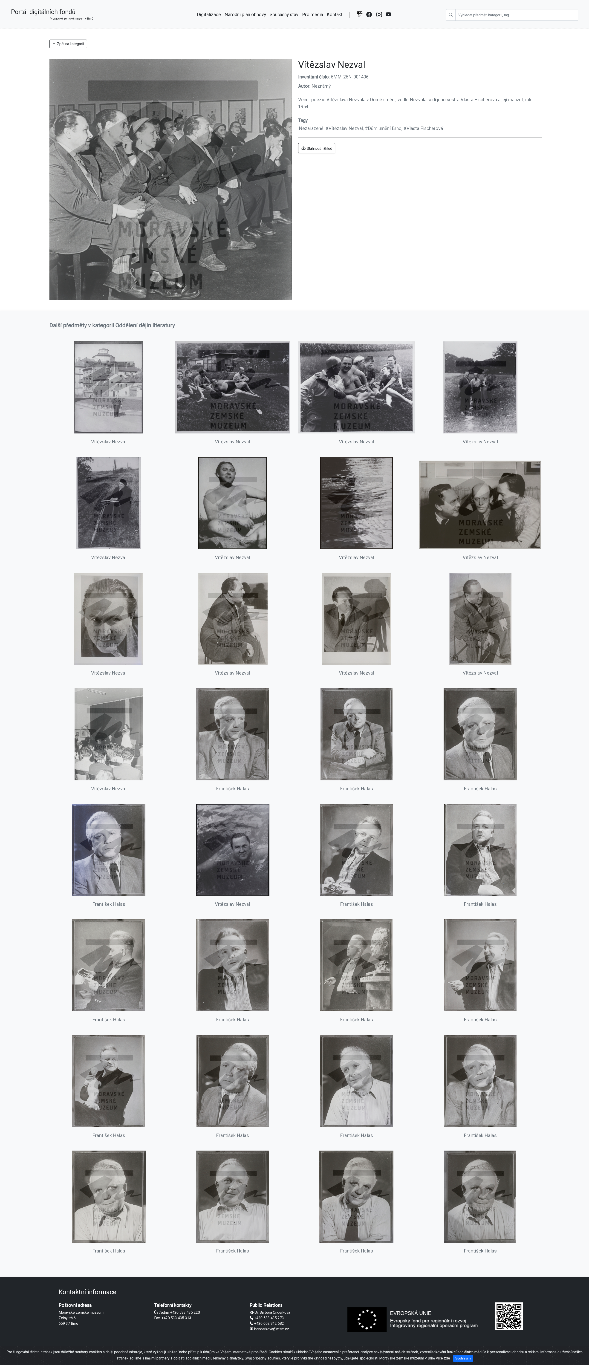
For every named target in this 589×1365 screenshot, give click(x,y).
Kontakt (335, 14)
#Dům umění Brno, (384, 128)
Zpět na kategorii (70, 44)
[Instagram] (379, 17)
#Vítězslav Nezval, (345, 128)
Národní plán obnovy (245, 14)
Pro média (312, 14)
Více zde (443, 1358)
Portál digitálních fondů (52, 14)
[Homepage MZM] (359, 17)
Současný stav (284, 14)
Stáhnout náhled (319, 148)
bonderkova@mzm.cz (271, 1329)
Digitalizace (209, 14)
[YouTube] (389, 17)
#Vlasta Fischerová (423, 128)
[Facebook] (369, 17)
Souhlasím (463, 1358)
